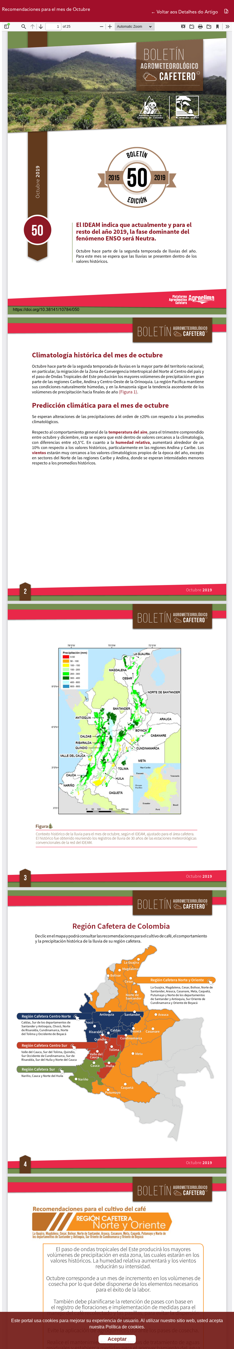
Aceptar (117, 1339)
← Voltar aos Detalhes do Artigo (184, 12)
